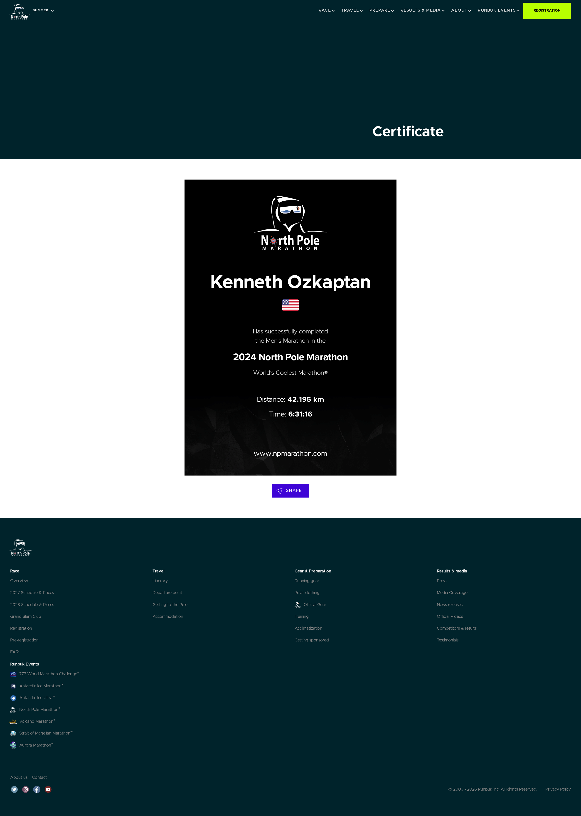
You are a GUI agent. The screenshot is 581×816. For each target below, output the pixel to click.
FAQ (14, 652)
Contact (39, 778)
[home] (19, 10)
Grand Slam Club (25, 617)
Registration (21, 628)
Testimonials (447, 640)
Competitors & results (457, 628)
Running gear (307, 581)
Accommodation (168, 617)
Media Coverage (452, 593)
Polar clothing (307, 593)
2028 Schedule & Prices (32, 605)
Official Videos (450, 617)
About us (18, 778)
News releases (450, 605)
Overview (19, 581)
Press (441, 581)
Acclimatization (308, 628)
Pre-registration (24, 640)
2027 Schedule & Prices (32, 593)
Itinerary (160, 581)
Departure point (167, 593)
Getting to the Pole (170, 605)
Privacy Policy (558, 789)
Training (302, 617)
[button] (45, 10)
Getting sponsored (312, 640)
